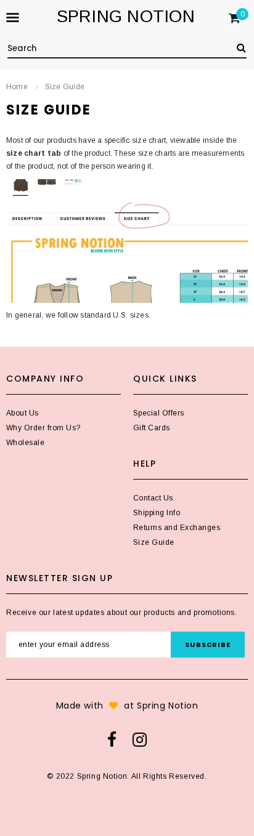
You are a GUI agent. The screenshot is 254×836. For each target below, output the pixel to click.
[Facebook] (111, 739)
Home (17, 86)
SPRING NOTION (126, 16)
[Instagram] (140, 739)
